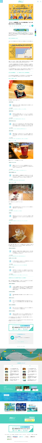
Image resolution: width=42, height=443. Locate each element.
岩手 (14, 25)
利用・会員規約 (35, 434)
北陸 (21, 25)
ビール (21, 346)
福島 (16, 25)
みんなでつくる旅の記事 (11, 434)
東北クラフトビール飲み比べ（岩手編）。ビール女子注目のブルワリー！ (18, 170)
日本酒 (23, 346)
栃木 (27, 25)
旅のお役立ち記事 (16, 434)
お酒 (17, 346)
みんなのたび (20, 434)
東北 (12, 25)
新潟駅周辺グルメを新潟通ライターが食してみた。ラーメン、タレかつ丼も (18, 220)
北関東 (25, 25)
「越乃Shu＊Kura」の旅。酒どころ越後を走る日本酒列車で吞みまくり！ (18, 128)
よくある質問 (32, 434)
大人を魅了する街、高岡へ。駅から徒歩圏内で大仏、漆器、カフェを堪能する (18, 138)
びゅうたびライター (24, 434)
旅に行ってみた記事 (7, 434)
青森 (19, 25)
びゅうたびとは (28, 434)
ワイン (19, 346)
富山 (23, 25)
